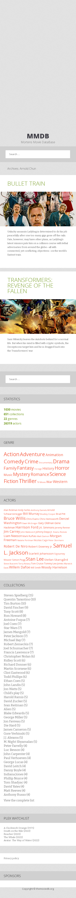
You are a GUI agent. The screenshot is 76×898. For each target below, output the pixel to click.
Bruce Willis (15, 518)
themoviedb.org (45, 888)
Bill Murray (31, 513)
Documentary (45, 462)
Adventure (32, 454)
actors (12, 423)
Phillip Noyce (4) (15, 778)
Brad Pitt (60, 514)
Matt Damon (43, 536)
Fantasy (25, 468)
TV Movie (41, 482)
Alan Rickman (11, 509)
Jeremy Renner (62, 527)
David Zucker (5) (15, 701)
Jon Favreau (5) (14, 721)
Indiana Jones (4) (15, 774)
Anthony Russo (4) (17, 794)
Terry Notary (24, 563)
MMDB (38, 136)
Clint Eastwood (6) (17, 672)
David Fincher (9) (16, 607)
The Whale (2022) (13, 837)
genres (11, 419)
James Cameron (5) (17, 729)
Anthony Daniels (39, 510)
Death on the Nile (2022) (17, 831)
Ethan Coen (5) (14, 681)
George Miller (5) (15, 717)
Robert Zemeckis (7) (18, 644)
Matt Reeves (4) (14, 790)
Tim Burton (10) (15, 603)
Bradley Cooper (48, 514)
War (49, 482)
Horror (62, 467)
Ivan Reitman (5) (15, 705)
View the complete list (19, 800)
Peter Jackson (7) (15, 636)
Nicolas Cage (41, 540)
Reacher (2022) (12, 834)
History (48, 468)
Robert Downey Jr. (40, 546)
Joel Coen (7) (12, 624)
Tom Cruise (37, 563)
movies (12, 409)
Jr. (52, 531)
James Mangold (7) (17, 632)
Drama (61, 461)
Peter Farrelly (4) (15, 746)
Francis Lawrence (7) (19, 652)
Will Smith (36, 567)
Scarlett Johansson (41, 553)
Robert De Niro (16, 546)
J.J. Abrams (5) (13, 737)
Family (10, 468)
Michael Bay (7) (14, 640)
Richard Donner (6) (17, 664)
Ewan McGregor (30, 523)
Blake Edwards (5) (16, 713)
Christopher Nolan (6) (19, 656)
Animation (54, 454)
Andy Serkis (24, 509)
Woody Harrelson (54, 567)
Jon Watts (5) (12, 689)
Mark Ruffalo (30, 536)
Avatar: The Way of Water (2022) (21, 840)
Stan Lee (35, 559)
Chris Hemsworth (49, 519)
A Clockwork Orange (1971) (19, 828)
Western (60, 481)
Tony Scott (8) (13, 611)
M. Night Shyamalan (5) (20, 741)
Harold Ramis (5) (16, 697)
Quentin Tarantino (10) (20, 599)
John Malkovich (27, 532)
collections (14, 414)
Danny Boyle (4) (15, 770)
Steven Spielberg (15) (18, 595)
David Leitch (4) (15, 766)
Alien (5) (9, 709)
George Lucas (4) (15, 762)
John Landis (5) (14, 685)
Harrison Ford (26, 527)
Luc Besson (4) (14, 750)
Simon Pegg (18, 559)
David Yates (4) (14, 786)
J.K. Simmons (46, 527)
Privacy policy (11, 858)
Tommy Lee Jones (53, 563)
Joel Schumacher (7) (18, 648)
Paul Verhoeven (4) (17, 758)
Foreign (38, 469)
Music (8, 475)
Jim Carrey (12, 531)
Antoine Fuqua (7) (17, 620)
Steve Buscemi (11, 563)
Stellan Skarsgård (56, 559)
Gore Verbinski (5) (16, 733)
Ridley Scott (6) (14, 660)
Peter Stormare (56, 540)
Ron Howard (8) (15, 615)
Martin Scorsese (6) (17, 668)
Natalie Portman (25, 540)
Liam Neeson (13, 536)
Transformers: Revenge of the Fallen (30, 285)
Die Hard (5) (12, 725)
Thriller (28, 481)
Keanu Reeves (60, 532)
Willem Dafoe (19, 567)
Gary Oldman (46, 523)
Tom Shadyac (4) (15, 782)
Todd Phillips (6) (15, 677)
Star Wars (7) (13, 628)
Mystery (21, 474)
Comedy (14, 461)
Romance (40, 474)
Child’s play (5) (14, 693)
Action (11, 454)
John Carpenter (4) (17, 754)
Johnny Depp (43, 531)
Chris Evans (32, 519)
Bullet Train (26, 183)
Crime (31, 461)
